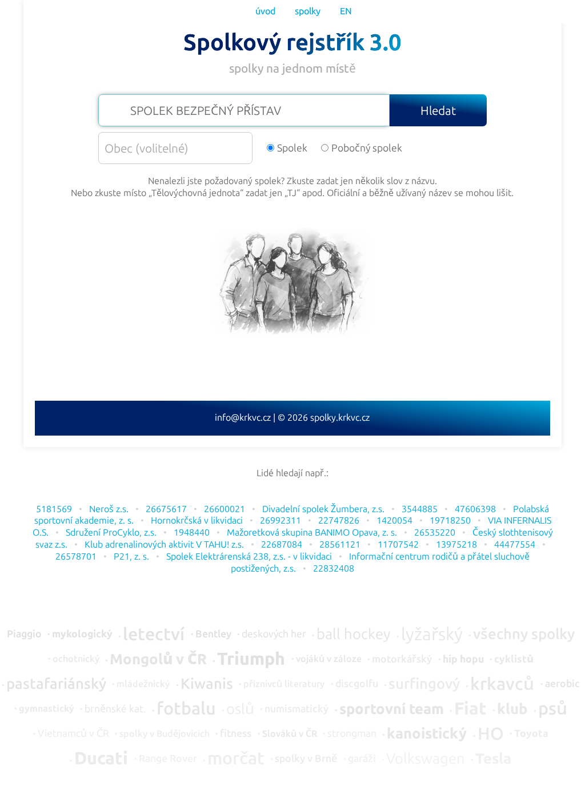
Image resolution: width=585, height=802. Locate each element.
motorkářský (402, 660)
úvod (265, 11)
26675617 (166, 509)
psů (552, 708)
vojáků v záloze (329, 659)
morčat (236, 758)
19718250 (450, 520)
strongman (351, 734)
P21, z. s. (131, 556)
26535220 (434, 532)
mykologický (82, 634)
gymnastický (46, 708)
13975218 (456, 544)
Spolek (292, 148)
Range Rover (168, 759)
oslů (240, 709)
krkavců (502, 684)
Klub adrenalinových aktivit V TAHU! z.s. (164, 544)
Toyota (531, 734)
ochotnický (76, 659)
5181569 (54, 509)
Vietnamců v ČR (73, 734)
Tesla (493, 759)
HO (491, 734)
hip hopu (463, 660)
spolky (307, 11)
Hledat (438, 110)
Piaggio (24, 634)
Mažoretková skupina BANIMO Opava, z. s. (312, 532)
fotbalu (186, 708)
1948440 (192, 532)
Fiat (470, 708)
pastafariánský (56, 684)
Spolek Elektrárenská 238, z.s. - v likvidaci (249, 556)
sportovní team (391, 709)
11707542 (398, 544)
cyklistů (514, 660)
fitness (235, 734)
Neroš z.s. (109, 509)
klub (512, 709)
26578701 (76, 556)
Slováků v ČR (289, 734)
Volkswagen (425, 759)
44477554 (514, 544)
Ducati (101, 758)
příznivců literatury (283, 684)
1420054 (394, 520)
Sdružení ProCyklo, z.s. (111, 532)
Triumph (251, 659)
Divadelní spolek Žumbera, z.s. (323, 509)
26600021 (224, 509)
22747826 (338, 520)
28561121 (339, 544)
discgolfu (356, 684)
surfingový (424, 684)
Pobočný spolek (366, 148)
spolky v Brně (306, 759)
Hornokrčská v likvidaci (197, 520)
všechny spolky (524, 634)
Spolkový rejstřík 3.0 (292, 42)
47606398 (475, 509)
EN (346, 11)
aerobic (562, 684)
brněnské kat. (115, 709)
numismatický (296, 709)
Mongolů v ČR (158, 659)
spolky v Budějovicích (164, 734)
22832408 (333, 568)
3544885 (420, 509)
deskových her (274, 634)
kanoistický (427, 734)
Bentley (213, 634)
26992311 (280, 520)
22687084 (281, 544)
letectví (154, 634)
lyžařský (432, 634)
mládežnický (143, 684)
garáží (362, 759)
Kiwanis (207, 684)
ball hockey (353, 634)
